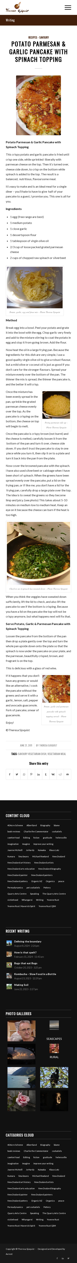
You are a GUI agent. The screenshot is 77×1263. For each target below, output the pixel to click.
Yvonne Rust (53, 900)
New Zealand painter (17, 875)
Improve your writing (43, 844)
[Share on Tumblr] (45, 774)
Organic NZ (36, 881)
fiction (36, 837)
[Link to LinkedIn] (63, 1258)
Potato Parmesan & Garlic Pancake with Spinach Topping (38, 51)
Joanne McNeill (14, 850)
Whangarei (27, 900)
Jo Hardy (30, 850)
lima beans (24, 856)
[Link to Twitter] (68, 1258)
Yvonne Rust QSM (47, 906)
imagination (13, 844)
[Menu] (66, 7)
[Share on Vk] (53, 774)
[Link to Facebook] (57, 1258)
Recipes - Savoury (38, 37)
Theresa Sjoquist (48, 745)
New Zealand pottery (17, 881)
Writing (10, 20)
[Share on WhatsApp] (24, 774)
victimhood (12, 900)
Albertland (32, 825)
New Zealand (58, 856)
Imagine (26, 844)
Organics (50, 881)
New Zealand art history (19, 862)
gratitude (47, 837)
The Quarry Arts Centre (54, 893)
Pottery (47, 887)
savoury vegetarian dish (32, 754)
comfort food (13, 837)
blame (57, 825)
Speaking (34, 893)
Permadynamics (15, 887)
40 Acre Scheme (15, 825)
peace (61, 881)
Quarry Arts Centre (17, 893)
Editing (26, 837)
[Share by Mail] (67, 774)
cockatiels (57, 831)
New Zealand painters (42, 875)
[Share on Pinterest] (31, 774)
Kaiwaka (42, 850)
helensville (61, 837)
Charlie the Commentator (36, 831)
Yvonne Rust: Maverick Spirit (21, 906)
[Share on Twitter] (17, 774)
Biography (45, 825)
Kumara (11, 856)
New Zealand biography (49, 869)
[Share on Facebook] (9, 774)
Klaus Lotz (54, 850)
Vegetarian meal (56, 754)
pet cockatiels (33, 887)
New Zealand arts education (21, 869)
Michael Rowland (40, 856)
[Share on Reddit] (60, 774)
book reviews (13, 831)
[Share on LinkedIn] (38, 774)
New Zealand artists (44, 862)
